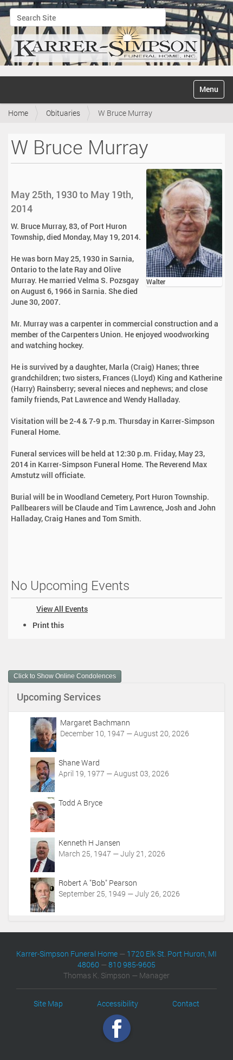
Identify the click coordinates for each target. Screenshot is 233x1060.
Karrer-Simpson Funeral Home (67, 953)
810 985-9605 (132, 964)
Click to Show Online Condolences (65, 676)
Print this (48, 625)
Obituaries (63, 113)
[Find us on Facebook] (117, 1027)
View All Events (62, 609)
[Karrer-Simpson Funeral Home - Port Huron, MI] (105, 37)
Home (18, 113)
